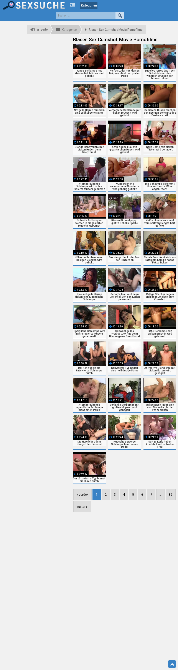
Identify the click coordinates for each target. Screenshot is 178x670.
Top (172, 664)
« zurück (82, 494)
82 (170, 494)
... (161, 494)
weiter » (82, 506)
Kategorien (89, 5)
